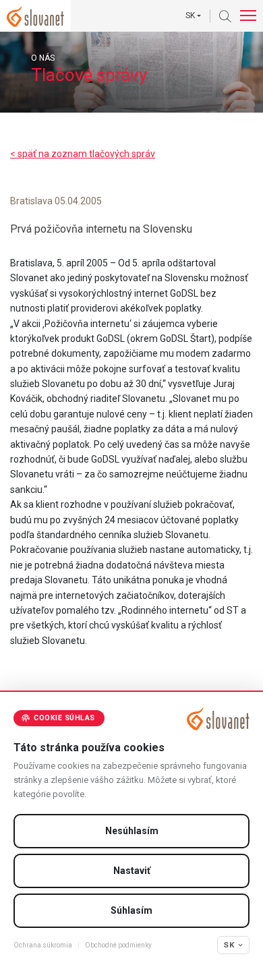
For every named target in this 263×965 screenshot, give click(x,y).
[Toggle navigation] (248, 16)
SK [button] (190, 15)
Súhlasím (131, 910)
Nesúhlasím (131, 830)
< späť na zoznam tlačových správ (82, 153)
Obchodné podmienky (118, 945)
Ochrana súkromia (42, 945)
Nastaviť (131, 870)
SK (229, 944)
